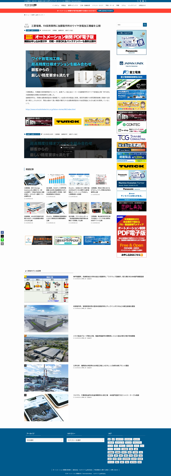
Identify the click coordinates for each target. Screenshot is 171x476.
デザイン (122, 446)
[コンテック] (131, 133)
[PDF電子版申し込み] (60, 43)
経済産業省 (126, 459)
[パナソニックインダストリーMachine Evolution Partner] (131, 190)
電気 (139, 462)
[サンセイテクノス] (131, 200)
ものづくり (119, 439)
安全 (141, 452)
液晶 (140, 456)
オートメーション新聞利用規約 (62, 470)
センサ (110, 446)
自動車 (134, 459)
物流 (119, 459)
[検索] (145, 1)
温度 (109, 459)
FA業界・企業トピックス (32, 30)
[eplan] (131, 211)
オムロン (136, 439)
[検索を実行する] (145, 25)
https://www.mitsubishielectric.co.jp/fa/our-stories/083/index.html (51, 109)
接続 (121, 456)
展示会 (110, 456)
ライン (110, 449)
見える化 (111, 462)
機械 (135, 456)
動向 (129, 452)
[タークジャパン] (67, 124)
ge (109, 439)
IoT (113, 439)
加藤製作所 (61, 30)
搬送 (125, 456)
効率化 (124, 452)
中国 (131, 449)
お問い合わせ (114, 470)
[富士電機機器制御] (131, 79)
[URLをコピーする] (2, 243)
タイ (116, 446)
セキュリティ (137, 442)
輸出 (117, 462)
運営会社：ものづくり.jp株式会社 (82, 470)
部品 (127, 462)
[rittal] (38, 125)
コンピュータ (120, 442)
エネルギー (128, 439)
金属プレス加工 (69, 30)
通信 (122, 462)
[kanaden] (131, 162)
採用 (116, 456)
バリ (142, 446)
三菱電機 (54, 30)
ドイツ (136, 446)
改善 (130, 456)
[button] (2, 232)
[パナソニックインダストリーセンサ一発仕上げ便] (131, 54)
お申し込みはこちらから (105, 11)
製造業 (140, 459)
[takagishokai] (131, 151)
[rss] (140, 1)
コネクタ (110, 442)
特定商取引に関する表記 (101, 470)
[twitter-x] (138, 1)
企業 (136, 449)
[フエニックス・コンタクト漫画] (67, 244)
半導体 (135, 452)
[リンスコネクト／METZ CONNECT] (131, 89)
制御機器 (111, 452)
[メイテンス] (38, 244)
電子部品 (133, 462)
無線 (114, 459)
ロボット (117, 449)
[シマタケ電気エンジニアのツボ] (97, 125)
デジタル (129, 446)
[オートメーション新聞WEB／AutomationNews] (30, 5)
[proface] (97, 244)
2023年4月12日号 (46, 30)
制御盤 (118, 452)
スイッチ (128, 442)
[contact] (143, 1)
